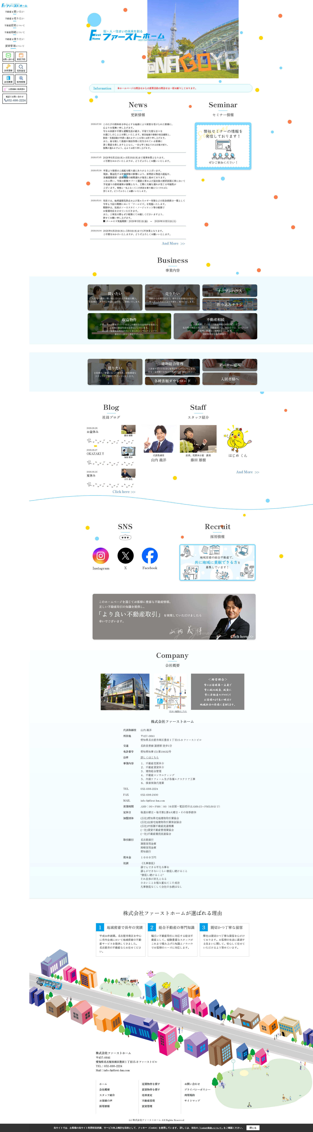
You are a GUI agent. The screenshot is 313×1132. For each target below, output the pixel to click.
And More (170, 243)
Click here (121, 491)
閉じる (253, 1128)
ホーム (103, 1084)
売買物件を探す (151, 1084)
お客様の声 (105, 1100)
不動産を (14, 11)
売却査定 (21, 70)
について (14, 45)
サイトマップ (192, 1100)
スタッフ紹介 (107, 1095)
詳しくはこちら (150, 757)
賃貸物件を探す (151, 1089)
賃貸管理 (147, 1106)
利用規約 (189, 1095)
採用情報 (21, 81)
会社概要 (8, 81)
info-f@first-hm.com (153, 800)
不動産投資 (148, 1100)
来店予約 (21, 59)
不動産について (14, 25)
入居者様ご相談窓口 (16, 89)
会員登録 (8, 70)
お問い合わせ (8, 59)
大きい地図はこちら (178, 711)
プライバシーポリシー (197, 1089)
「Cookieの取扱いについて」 (211, 1128)
